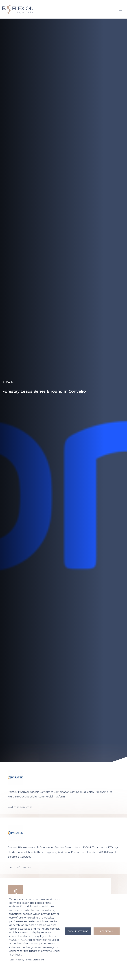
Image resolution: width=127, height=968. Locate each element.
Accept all (106, 931)
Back (9, 382)
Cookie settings (78, 931)
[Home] (17, 9)
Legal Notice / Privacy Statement (26, 959)
